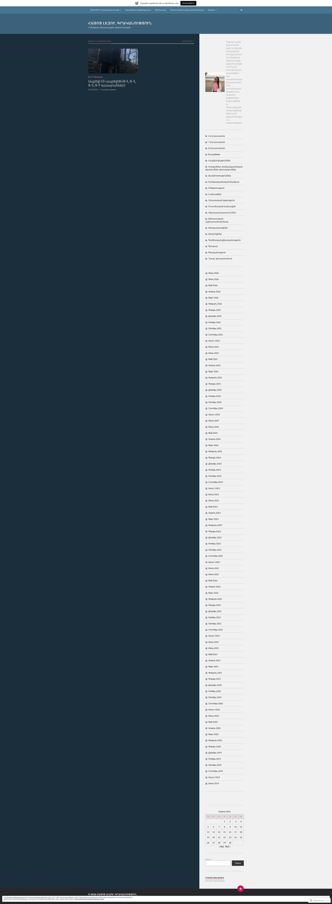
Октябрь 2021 (214, 623)
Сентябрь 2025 (215, 334)
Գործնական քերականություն (224, 240)
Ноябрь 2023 (214, 469)
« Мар (221, 846)
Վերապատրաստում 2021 (222, 212)
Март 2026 (213, 297)
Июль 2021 (213, 642)
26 (208, 842)
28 (219, 842)
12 (208, 832)
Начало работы (188, 3)
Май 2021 (212, 654)
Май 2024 (212, 433)
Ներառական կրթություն (221, 200)
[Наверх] (240, 888)
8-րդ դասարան (95, 77)
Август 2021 (214, 635)
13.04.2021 (93, 89)
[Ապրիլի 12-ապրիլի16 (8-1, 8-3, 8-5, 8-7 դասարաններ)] (113, 61)
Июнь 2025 (213, 353)
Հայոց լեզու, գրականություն (120, 23)
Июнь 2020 (213, 716)
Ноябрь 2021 (214, 617)
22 (224, 837)
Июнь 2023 (213, 500)
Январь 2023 (214, 531)
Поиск (208, 859)
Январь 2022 (214, 605)
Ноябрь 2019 (214, 759)
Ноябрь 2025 (214, 322)
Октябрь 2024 (214, 402)
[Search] (241, 10)
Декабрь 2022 (215, 537)
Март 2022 (213, 593)
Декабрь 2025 (215, 316)
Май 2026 (212, 285)
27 (213, 842)
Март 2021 (213, 666)
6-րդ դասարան (216, 136)
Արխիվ (211, 10)
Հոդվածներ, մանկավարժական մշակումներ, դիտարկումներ (224, 168)
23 (230, 837)
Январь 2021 (214, 679)
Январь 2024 (214, 457)
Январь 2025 (214, 383)
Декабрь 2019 (215, 752)
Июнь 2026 (213, 279)
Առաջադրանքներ (218, 227)
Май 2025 (212, 359)
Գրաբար (213, 246)
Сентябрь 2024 (215, 408)
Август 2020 (214, 709)
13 (213, 832)
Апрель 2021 (214, 660)
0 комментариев (108, 89)
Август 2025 (214, 340)
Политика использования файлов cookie (89, 899)
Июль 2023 (213, 494)
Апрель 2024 (214, 439)
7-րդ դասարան (216, 142)
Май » (228, 846)
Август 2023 (214, 488)
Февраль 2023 (215, 525)
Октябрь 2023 (214, 476)
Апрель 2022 (214, 586)
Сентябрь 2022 (215, 556)
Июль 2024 (213, 420)
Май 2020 (212, 722)
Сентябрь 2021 (215, 629)
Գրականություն (217, 252)
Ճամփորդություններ (219, 175)
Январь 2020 (214, 746)
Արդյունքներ (215, 234)
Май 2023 (212, 506)
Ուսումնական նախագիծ (222, 206)
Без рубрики (214, 154)
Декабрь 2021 (215, 611)
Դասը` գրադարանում (220, 258)
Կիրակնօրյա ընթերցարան (138, 10)
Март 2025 (213, 371)
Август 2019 (214, 777)
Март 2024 (213, 445)
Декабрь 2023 (215, 463)
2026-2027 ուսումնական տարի (104, 10)
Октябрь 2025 (214, 328)
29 (224, 842)
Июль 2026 (213, 273)
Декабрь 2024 (215, 390)
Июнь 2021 (213, 648)
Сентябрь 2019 (215, 771)
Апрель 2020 (214, 728)
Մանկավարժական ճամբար (223, 182)
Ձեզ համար (160, 10)
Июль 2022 (213, 568)
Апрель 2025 (214, 365)
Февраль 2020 (215, 740)
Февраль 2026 (215, 303)
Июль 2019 (213, 783)
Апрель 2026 (214, 291)
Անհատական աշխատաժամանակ (187, 10)
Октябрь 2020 (214, 697)
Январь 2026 (214, 310)
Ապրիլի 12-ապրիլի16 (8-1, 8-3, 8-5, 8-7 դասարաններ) (112, 83)
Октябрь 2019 (214, 765)
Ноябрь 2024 (214, 396)
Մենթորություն (216, 188)
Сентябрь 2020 (215, 703)
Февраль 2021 (215, 672)
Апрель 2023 (214, 513)
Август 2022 (214, 562)
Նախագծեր (214, 194)
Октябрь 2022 (214, 549)
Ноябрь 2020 (214, 691)
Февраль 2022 (215, 599)
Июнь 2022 (213, 574)
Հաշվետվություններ (219, 160)
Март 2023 (213, 519)
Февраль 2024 (215, 451)
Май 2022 (212, 580)
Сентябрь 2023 (215, 482)
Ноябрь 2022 (214, 543)
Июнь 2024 (213, 427)
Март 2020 (213, 734)
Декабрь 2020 (215, 685)
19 (208, 837)
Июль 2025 (213, 347)
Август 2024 (214, 414)
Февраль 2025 (215, 377)
